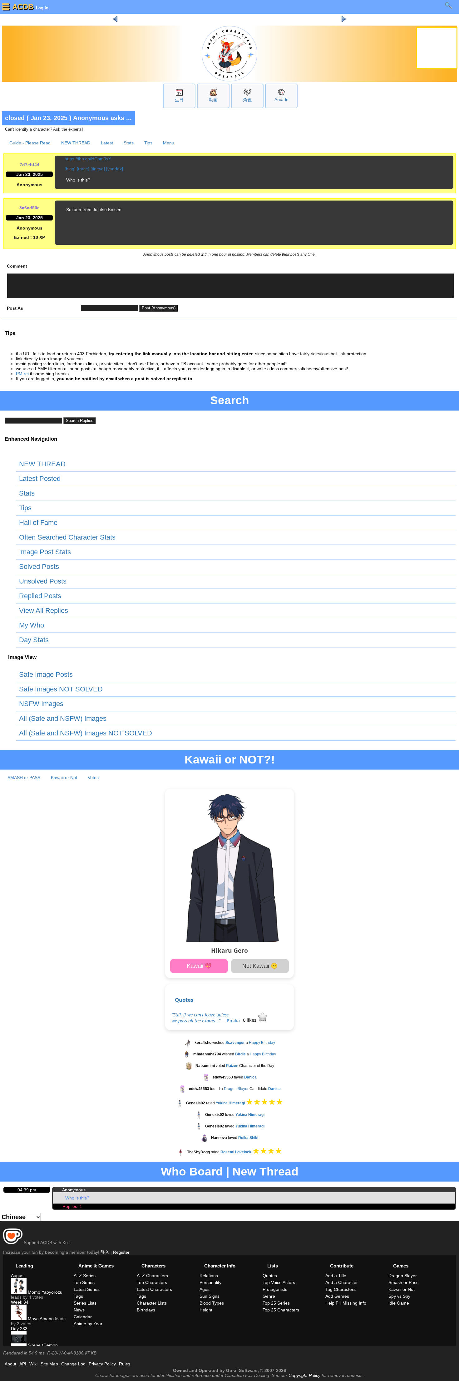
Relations (209, 1275)
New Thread (265, 1171)
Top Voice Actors (279, 1282)
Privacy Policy (102, 1363)
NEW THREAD (75, 142)
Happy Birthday (262, 1042)
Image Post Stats (45, 552)
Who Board (192, 1171)
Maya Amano (40, 1318)
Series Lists (85, 1303)
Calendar (83, 1316)
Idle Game (398, 1303)
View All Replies (43, 610)
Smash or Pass (403, 1282)
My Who (31, 625)
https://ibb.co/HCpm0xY (88, 158)
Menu (168, 142)
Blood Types (212, 1303)
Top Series (84, 1282)
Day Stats (34, 640)
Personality (210, 1282)
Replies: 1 (72, 1206)
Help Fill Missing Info (345, 1303)
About (10, 1363)
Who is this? (77, 1197)
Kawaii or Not (64, 777)
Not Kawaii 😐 (260, 966)
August (18, 1275)
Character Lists (152, 1303)
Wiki (33, 1363)
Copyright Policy (304, 1375)
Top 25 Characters (281, 1309)
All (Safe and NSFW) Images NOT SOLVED (85, 733)
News (79, 1309)
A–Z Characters (152, 1275)
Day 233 (19, 1328)
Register (121, 1252)
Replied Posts (40, 596)
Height (206, 1309)
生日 (179, 99)
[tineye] (98, 168)
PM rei (22, 373)
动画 (213, 99)
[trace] (83, 168)
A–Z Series (85, 1275)
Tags (78, 1296)
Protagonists (275, 1289)
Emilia (233, 1021)
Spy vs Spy (399, 1296)
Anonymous (74, 1189)
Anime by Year (88, 1323)
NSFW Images (41, 704)
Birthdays (146, 1309)
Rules (124, 1363)
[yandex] (114, 168)
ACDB (22, 6)
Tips (148, 142)
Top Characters (152, 1282)
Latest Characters (154, 1289)
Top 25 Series (276, 1303)
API (22, 1363)
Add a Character (341, 1282)
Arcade (281, 99)
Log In (41, 7)
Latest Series (87, 1289)
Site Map (49, 1363)
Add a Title (335, 1275)
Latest (107, 142)
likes (250, 1020)
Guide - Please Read (30, 142)
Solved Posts (39, 566)
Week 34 (19, 1302)
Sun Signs (210, 1296)
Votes (93, 777)
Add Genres (337, 1296)
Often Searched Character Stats (67, 537)
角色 (247, 99)
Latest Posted (40, 478)
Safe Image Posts (46, 674)
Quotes (184, 999)
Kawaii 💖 (199, 966)
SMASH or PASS (23, 777)
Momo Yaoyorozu (44, 1292)
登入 (105, 1252)
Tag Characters (340, 1289)
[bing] (70, 168)
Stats (129, 142)
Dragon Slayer (236, 1089)
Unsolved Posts (43, 581)
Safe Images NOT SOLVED (61, 689)
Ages (205, 1289)
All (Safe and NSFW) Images (62, 718)
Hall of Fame (38, 522)
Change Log (73, 1363)
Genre (269, 1296)
